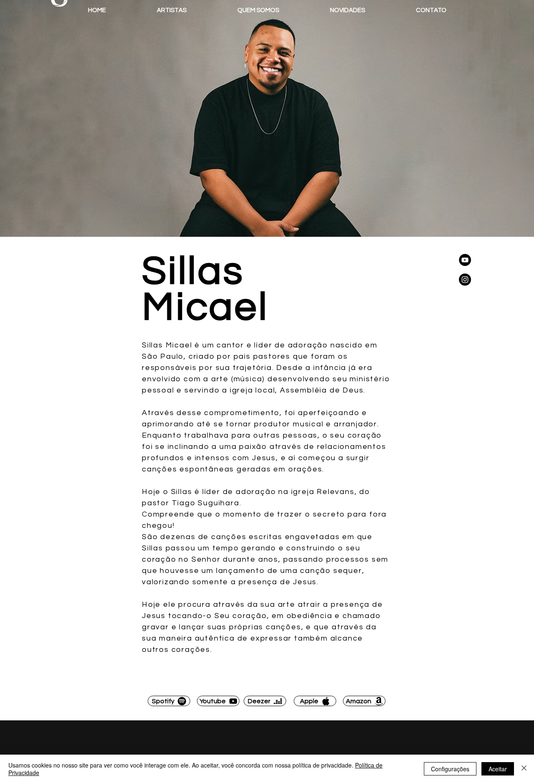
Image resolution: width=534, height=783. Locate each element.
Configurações (450, 769)
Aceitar (498, 769)
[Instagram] (465, 280)
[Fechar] (524, 768)
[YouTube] (465, 260)
